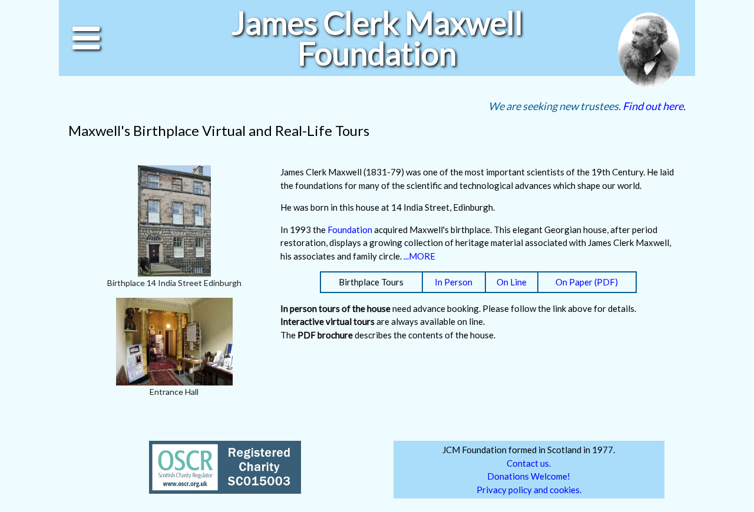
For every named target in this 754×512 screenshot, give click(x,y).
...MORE (419, 256)
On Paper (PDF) (586, 282)
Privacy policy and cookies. (529, 489)
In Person (453, 282)
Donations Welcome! (528, 476)
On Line (512, 282)
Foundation (350, 229)
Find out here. (654, 105)
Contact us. (529, 463)
